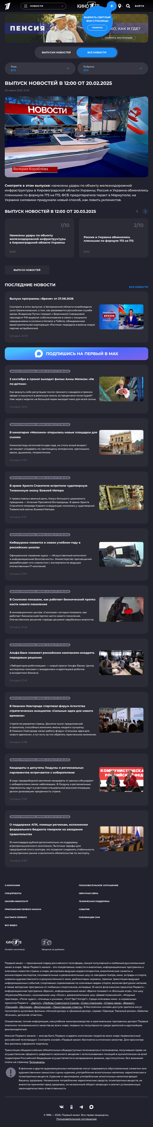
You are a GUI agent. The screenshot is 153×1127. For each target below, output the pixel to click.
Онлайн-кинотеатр (16, 901)
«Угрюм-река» (113, 1002)
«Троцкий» (11, 1006)
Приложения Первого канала (23, 909)
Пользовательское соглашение (98, 885)
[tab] (56, 52)
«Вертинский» (42, 1006)
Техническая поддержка (94, 901)
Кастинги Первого (16, 917)
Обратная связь (88, 893)
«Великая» (25, 1006)
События (84, 909)
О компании (12, 885)
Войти (139, 6)
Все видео (11, 925)
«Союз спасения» (91, 1002)
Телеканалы (37, 1062)
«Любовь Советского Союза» (61, 1002)
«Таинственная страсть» (67, 1006)
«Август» (36, 1002)
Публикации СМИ (89, 917)
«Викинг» (128, 1002)
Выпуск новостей (27, 269)
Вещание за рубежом (53, 949)
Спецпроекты (13, 893)
